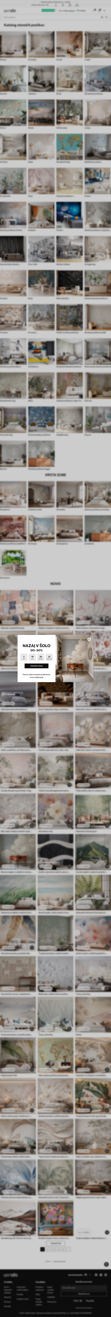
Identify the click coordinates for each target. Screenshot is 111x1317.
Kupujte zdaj (36, 666)
